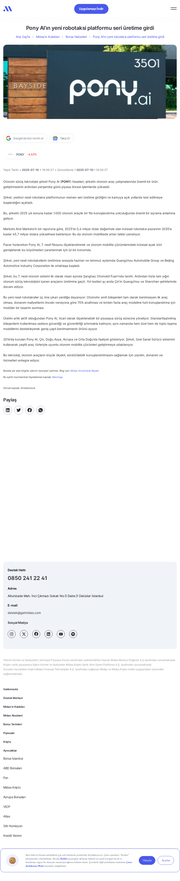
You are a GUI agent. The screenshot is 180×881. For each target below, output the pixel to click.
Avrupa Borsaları (14, 797)
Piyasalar (9, 733)
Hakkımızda (10, 689)
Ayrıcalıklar (10, 750)
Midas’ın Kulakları (47, 37)
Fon (5, 778)
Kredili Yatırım (12, 835)
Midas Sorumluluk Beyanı (84, 370)
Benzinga (57, 377)
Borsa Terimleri (12, 724)
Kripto (7, 741)
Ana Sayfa (23, 37)
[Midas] (7, 8)
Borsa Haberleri (76, 37)
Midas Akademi (13, 715)
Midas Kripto (12, 787)
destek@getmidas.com (24, 613)
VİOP (6, 806)
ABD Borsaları (12, 768)
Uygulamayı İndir (91, 9)
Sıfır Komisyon (12, 826)
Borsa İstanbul (13, 758)
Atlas (6, 816)
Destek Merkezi (13, 698)
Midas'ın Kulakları (14, 706)
